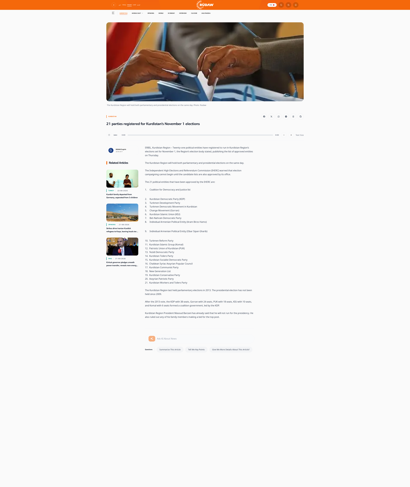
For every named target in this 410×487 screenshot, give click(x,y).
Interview (183, 13)
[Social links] (113, 5)
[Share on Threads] (293, 116)
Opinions (151, 13)
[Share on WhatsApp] (279, 116)
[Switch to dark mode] (288, 5)
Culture (194, 13)
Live (271, 5)
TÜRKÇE (124, 5)
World (161, 13)
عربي (120, 5)
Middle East (136, 13)
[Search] (281, 5)
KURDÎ (134, 5)
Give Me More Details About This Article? (231, 349)
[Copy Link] (300, 116)
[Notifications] (296, 5)
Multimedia (206, 13)
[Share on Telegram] (286, 116)
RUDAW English (121, 149)
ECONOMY (171, 13)
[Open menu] (113, 13)
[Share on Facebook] (264, 116)
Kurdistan (123, 13)
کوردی (138, 5)
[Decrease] (284, 135)
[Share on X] (271, 116)
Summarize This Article (170, 349)
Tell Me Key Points (196, 349)
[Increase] (291, 135)
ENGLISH (129, 5)
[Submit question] (152, 339)
